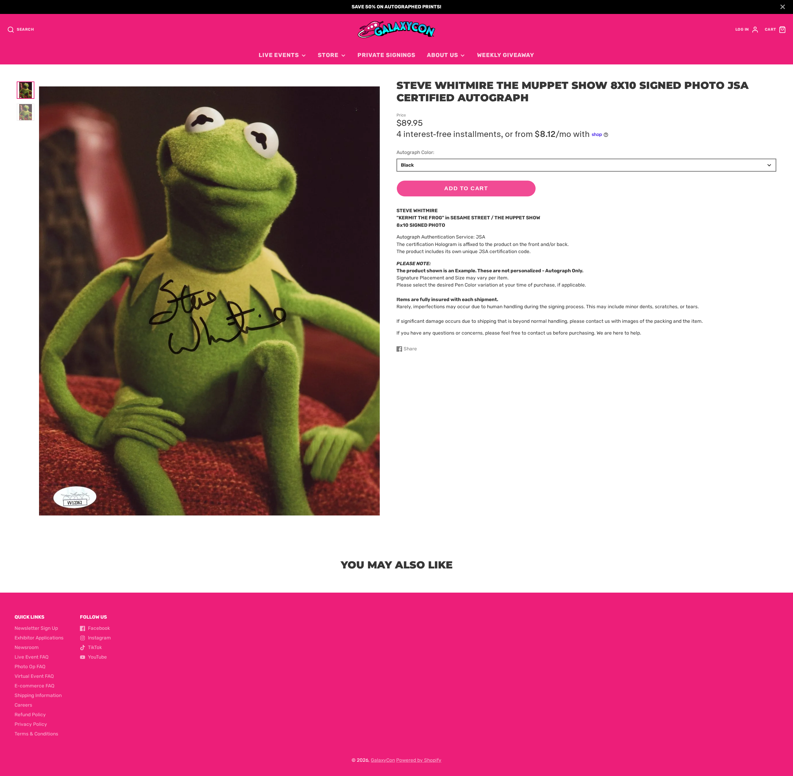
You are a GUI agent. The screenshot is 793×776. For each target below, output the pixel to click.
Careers (23, 705)
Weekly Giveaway (505, 55)
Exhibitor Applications (39, 638)
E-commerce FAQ (35, 686)
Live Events (279, 55)
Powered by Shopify (418, 760)
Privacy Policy (31, 724)
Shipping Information (38, 695)
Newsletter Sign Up (36, 628)
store (328, 55)
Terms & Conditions (36, 734)
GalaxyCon (383, 760)
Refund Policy (30, 714)
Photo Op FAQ (30, 666)
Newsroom (27, 647)
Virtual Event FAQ (34, 676)
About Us (442, 55)
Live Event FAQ (32, 657)
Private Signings (386, 55)
